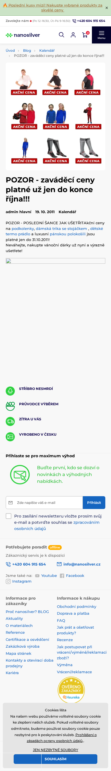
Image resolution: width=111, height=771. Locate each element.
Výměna (65, 664)
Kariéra (12, 672)
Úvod (10, 50)
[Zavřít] (107, 8)
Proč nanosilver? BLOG (27, 611)
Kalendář (47, 50)
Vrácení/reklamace (74, 672)
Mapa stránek (18, 653)
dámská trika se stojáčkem (61, 228)
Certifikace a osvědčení (27, 639)
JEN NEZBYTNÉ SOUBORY (55, 750)
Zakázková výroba (23, 646)
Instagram (22, 581)
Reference (15, 632)
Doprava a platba (73, 613)
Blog (27, 50)
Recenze (65, 639)
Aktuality (14, 618)
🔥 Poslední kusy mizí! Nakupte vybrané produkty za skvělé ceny (52, 7)
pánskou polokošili (68, 234)
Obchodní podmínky (76, 606)
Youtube (49, 575)
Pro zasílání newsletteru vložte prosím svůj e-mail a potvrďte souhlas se (58, 522)
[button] (61, 34)
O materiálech (19, 625)
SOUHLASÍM (55, 759)
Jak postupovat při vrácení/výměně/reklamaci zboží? (82, 652)
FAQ (61, 620)
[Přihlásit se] (73, 34)
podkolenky (23, 228)
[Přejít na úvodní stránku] (23, 35)
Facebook (75, 575)
